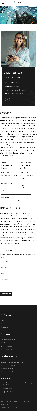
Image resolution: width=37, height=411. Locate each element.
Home (3, 16)
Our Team (10, 16)
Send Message (6, 294)
